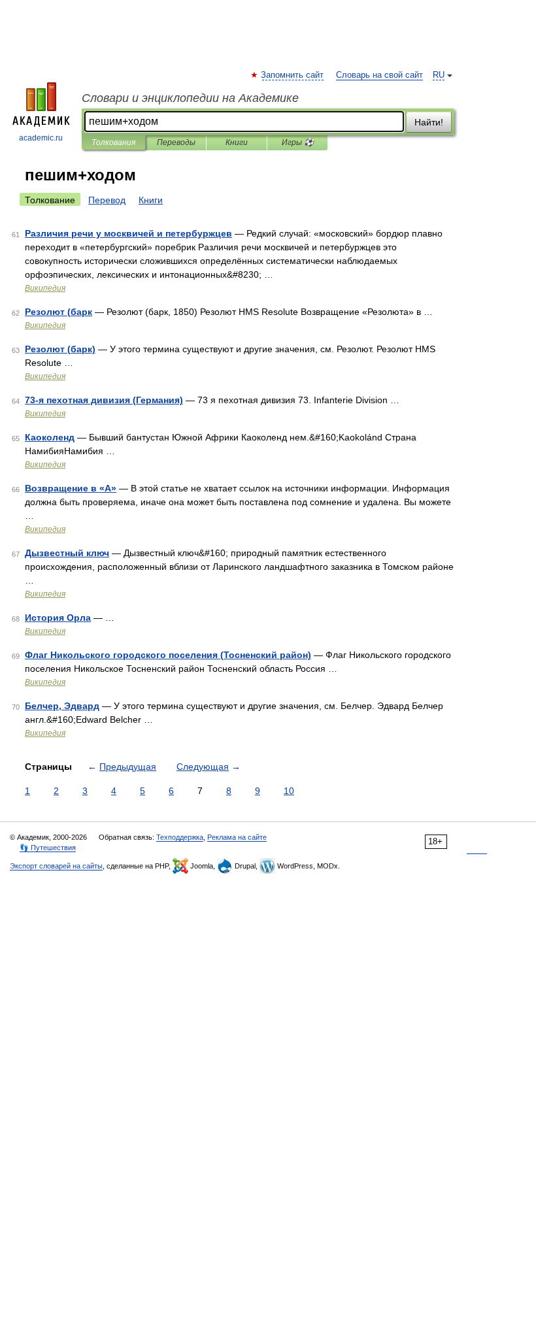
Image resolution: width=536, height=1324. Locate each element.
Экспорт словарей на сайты (56, 866)
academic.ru (41, 137)
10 (289, 791)
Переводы (176, 142)
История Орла (58, 617)
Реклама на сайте (237, 837)
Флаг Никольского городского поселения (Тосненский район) (168, 655)
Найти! (428, 122)
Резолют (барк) (60, 349)
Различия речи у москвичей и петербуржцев (128, 233)
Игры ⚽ (298, 142)
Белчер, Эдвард (62, 706)
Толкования (113, 142)
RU (438, 75)
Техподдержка (179, 837)
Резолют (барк (58, 311)
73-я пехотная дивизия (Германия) (104, 400)
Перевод (107, 200)
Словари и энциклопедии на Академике (190, 98)
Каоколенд (50, 437)
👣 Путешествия (48, 848)
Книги (237, 142)
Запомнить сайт (293, 75)
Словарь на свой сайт (379, 75)
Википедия (45, 288)
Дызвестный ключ (67, 553)
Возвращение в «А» (70, 488)
